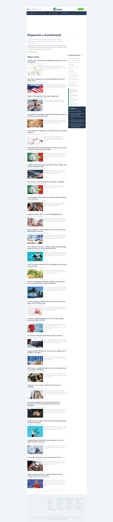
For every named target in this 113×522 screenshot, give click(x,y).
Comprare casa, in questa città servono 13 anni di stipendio (44, 386)
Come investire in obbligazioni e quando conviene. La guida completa (47, 131)
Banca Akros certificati (73, 66)
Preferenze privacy (79, 509)
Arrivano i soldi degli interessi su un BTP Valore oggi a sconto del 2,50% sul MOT (45, 319)
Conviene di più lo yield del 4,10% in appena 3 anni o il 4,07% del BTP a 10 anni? (45, 441)
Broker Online (59, 505)
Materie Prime (69, 507)
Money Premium (50, 503)
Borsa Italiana (69, 501)
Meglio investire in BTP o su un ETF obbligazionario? (44, 214)
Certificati (70, 68)
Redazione (78, 501)
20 (56, 491)
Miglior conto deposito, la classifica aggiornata (43, 96)
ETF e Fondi (70, 71)
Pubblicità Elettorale (51, 509)
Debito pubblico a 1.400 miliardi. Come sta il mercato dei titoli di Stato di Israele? (46, 230)
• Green (79, 13)
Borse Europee (69, 503)
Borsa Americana (69, 505)
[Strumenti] (65, 13)
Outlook (71, 97)
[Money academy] (63, 13)
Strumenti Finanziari (61, 499)
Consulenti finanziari (74, 104)
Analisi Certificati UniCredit (74, 60)
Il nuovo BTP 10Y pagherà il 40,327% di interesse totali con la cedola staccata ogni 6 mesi (47, 115)
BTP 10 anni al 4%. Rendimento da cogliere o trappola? (45, 182)
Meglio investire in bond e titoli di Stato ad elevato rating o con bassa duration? (47, 421)
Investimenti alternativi (73, 75)
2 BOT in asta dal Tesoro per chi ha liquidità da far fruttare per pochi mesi (47, 265)
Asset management (74, 99)
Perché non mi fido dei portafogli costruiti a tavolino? (45, 335)
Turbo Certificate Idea (73, 85)
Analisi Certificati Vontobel (74, 62)
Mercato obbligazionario (73, 79)
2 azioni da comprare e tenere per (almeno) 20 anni (44, 457)
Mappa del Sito (50, 501)
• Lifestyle (84, 13)
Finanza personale (72, 73)
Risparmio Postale (72, 83)
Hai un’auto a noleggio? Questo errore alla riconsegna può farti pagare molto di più (46, 368)
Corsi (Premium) (60, 503)
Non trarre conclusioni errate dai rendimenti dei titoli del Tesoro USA (46, 79)
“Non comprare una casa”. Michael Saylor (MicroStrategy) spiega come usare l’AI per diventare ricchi (46, 247)
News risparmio (73, 95)
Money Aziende (50, 505)
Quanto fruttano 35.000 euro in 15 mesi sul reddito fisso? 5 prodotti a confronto (46, 351)
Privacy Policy (78, 507)
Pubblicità (49, 507)
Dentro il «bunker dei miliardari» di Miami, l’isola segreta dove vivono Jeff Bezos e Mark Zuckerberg (46, 282)
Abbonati (81, 9)
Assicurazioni (71, 64)
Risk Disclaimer (78, 503)
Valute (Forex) (69, 509)
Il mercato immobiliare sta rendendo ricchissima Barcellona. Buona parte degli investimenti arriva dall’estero (43, 403)
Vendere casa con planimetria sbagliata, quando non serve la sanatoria (47, 61)
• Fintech (75, 13)
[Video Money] (67, 13)
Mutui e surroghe (72, 81)
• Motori (71, 13)
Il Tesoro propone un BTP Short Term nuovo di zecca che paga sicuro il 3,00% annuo (46, 302)
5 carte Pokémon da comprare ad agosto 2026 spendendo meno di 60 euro (46, 198)
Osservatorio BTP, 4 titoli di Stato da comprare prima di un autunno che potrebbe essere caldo (47, 148)
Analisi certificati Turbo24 (74, 58)
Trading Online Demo (61, 501)
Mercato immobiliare (72, 77)
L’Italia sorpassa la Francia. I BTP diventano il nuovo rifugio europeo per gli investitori (44, 475)
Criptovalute (59, 507)
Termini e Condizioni (79, 505)
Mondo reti (72, 101)
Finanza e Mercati (69, 499)
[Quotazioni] (61, 13)
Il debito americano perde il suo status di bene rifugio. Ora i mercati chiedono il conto (47, 165)
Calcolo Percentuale (60, 509)
